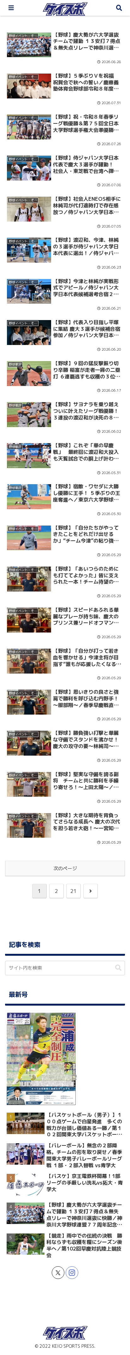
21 (73, 891)
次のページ (65, 868)
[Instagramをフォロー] (72, 1272)
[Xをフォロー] (58, 1272)
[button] (118, 968)
